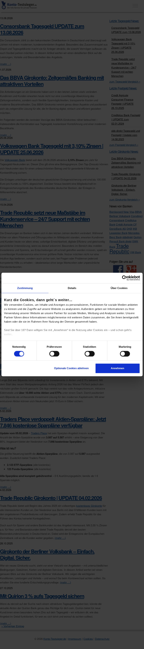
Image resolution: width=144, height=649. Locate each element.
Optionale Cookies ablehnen (71, 368)
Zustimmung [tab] (25, 288)
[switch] (54, 353)
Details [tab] (72, 288)
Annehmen (117, 368)
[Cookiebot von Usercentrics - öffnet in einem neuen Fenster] (124, 278)
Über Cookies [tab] (119, 288)
